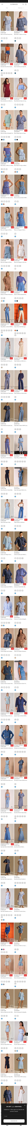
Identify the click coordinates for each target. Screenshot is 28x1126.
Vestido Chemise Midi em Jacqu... (20, 1076)
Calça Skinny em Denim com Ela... (20, 457)
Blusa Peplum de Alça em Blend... (20, 165)
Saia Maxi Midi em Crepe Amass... (20, 812)
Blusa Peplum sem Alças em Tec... (7, 197)
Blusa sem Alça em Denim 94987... (20, 197)
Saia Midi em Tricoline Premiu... (20, 911)
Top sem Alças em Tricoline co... (20, 1044)
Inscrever (14, 1121)
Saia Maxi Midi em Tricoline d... (20, 879)
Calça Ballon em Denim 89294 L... (7, 326)
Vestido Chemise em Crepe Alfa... (7, 1076)
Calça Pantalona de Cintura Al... (7, 361)
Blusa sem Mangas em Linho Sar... (20, 262)
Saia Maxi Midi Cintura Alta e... (6, 812)
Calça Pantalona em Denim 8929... (20, 393)
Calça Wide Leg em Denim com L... (20, 490)
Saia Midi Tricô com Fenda (6, 945)
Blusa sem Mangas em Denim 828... (6, 230)
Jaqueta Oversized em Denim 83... (7, 748)
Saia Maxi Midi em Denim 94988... (19, 847)
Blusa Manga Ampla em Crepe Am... (19, 133)
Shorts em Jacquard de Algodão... (20, 1012)
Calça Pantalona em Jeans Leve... (7, 425)
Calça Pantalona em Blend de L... (20, 361)
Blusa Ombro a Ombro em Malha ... (7, 165)
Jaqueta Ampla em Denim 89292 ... (20, 716)
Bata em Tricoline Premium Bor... (7, 34)
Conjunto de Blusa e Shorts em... (7, 715)
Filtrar (7, 7)
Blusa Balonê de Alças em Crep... (20, 101)
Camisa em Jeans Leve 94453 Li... (20, 554)
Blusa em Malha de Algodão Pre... (7, 133)
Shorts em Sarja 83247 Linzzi (6, 1044)
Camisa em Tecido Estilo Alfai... (20, 586)
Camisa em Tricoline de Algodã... (20, 619)
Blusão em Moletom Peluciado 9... (7, 294)
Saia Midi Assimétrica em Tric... (6, 911)
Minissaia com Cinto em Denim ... (20, 748)
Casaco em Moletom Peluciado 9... (20, 651)
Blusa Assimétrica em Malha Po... (7, 101)
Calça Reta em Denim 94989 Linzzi (20, 425)
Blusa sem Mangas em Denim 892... (19, 230)
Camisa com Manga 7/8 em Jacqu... (6, 554)
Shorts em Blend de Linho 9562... (7, 1012)
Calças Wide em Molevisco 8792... (19, 522)
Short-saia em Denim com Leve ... (20, 945)
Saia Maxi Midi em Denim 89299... (7, 847)
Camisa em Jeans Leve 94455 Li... (7, 586)
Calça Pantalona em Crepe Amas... (7, 393)
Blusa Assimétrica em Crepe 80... (20, 66)
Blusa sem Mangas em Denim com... (6, 262)
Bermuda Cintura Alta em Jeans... (7, 66)
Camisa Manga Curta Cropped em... (6, 651)
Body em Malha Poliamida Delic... (20, 294)
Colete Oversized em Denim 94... (20, 683)
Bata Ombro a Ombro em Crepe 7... (20, 34)
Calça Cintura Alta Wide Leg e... (20, 326)
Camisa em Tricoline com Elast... (7, 619)
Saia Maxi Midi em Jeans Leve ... (7, 879)
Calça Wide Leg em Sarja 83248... (5, 522)
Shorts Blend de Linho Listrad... (6, 978)
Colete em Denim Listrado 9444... (7, 683)
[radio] (2, 38)
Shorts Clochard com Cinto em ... (20, 978)
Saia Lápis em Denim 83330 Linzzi (20, 780)
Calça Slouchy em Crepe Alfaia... (7, 490)
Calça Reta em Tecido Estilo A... (7, 457)
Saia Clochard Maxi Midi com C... (7, 780)
